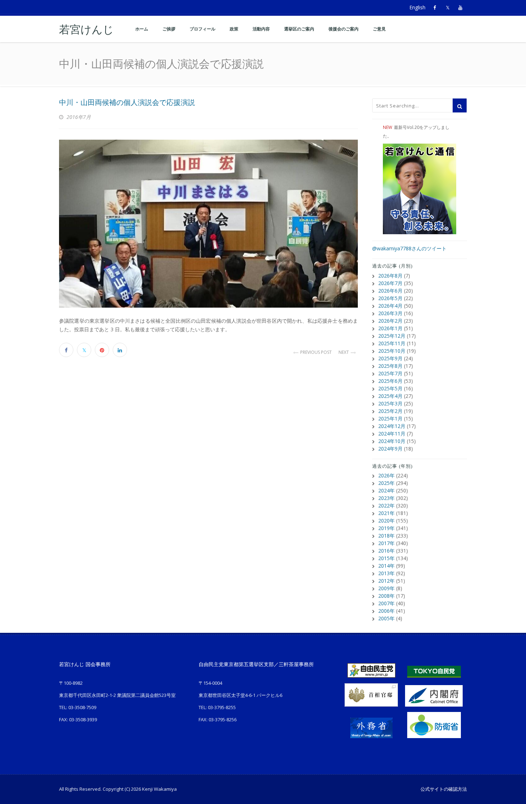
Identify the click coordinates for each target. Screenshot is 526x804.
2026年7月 (390, 283)
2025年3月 (390, 403)
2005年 (386, 618)
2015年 (386, 558)
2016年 (386, 550)
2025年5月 (390, 388)
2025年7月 (390, 373)
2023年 (386, 498)
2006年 (386, 610)
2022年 (386, 505)
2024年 (386, 490)
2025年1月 (390, 418)
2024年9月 (390, 448)
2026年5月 (390, 298)
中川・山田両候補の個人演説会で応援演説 (127, 102)
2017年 (386, 543)
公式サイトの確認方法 (443, 789)
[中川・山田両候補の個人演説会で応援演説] (208, 224)
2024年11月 (391, 433)
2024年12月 (391, 426)
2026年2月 (390, 320)
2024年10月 (391, 441)
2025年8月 (390, 365)
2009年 (386, 588)
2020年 (386, 520)
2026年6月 (390, 290)
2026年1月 (390, 328)
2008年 (386, 595)
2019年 (386, 528)
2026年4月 (390, 305)
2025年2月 (390, 411)
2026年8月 (390, 275)
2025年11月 (391, 343)
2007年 (386, 603)
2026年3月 (390, 313)
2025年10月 (391, 350)
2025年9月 (390, 358)
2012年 (386, 580)
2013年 (386, 573)
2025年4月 (390, 396)
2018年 (386, 535)
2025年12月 (391, 335)
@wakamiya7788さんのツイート (409, 248)
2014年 (386, 565)
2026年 (386, 475)
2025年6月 (390, 380)
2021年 (386, 513)
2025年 (386, 483)
